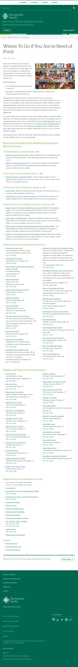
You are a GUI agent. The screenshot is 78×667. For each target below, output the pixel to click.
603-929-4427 (48, 343)
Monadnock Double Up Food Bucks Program (58, 248)
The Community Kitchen (51, 354)
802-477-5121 (11, 447)
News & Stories (25, 37)
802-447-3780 (48, 378)
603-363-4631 (11, 313)
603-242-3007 (11, 295)
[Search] (74, 8)
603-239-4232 (48, 316)
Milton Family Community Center (54, 382)
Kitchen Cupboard (49, 374)
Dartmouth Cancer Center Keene (17, 155)
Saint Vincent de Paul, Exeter (52, 327)
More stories (66, 559)
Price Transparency (8, 631)
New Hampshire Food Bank (15, 512)
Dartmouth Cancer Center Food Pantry (19, 177)
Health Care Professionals (12, 579)
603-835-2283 (11, 276)
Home (3, 37)
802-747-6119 (48, 421)
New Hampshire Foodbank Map (47, 124)
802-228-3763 (11, 415)
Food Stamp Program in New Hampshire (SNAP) (22, 491)
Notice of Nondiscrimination (11, 616)
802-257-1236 (11, 423)
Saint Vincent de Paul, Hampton (53, 338)
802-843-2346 (11, 471)
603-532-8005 (11, 302)
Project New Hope (49, 406)
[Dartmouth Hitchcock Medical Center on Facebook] (54, 620)
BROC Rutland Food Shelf (14, 426)
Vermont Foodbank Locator (37, 126)
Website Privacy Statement (10, 626)
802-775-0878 (11, 431)
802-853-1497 (48, 386)
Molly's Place (10, 191)
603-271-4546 (14, 524)
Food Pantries (10, 488)
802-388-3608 (11, 381)
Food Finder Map (48, 121)
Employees (7, 587)
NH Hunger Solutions (13, 515)
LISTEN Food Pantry (12, 331)
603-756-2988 (11, 362)
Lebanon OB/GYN (12, 208)
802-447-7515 (11, 439)
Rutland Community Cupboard (53, 416)
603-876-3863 (11, 347)
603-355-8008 (48, 267)
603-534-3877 (11, 328)
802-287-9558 (48, 402)
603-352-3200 (48, 359)
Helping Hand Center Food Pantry (17, 290)
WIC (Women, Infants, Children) (16, 521)
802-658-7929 (11, 463)
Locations (34, 2)
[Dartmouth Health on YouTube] (58, 620)
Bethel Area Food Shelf (13, 402)
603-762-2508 (48, 351)
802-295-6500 (48, 453)
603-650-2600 (35, 223)
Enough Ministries (12, 450)
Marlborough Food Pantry (14, 339)
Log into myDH (68, 30)
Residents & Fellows (10, 583)
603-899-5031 (48, 324)
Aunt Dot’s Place (11, 384)
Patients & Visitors (13, 37)
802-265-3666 (48, 429)
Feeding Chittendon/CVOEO (15, 458)
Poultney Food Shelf (50, 398)
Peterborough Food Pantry (52, 299)
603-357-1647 (48, 335)
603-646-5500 (48, 179)
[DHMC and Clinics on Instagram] (70, 620)
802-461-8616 (48, 394)
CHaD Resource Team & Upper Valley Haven (21, 196)
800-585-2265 (13, 526)
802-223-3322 (48, 445)
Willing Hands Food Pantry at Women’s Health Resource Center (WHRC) (30, 226)
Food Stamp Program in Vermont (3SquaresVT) (22, 497)
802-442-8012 (11, 399)
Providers (23, 2)
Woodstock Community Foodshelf (54, 456)
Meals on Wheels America (15, 509)
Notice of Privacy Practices (10, 621)
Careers (45, 2)
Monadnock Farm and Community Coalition (58, 270)
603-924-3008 (48, 308)
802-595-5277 (11, 455)
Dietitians (5, 653)
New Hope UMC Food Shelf (52, 390)
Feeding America (11, 543)
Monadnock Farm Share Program (17, 350)
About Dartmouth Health (11, 607)
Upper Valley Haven (49, 448)
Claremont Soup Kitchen (14, 248)
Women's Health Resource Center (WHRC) (33, 208)
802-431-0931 (48, 413)
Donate (54, 2)
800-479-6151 (11, 499)
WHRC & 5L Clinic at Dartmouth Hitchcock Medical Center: (26, 234)
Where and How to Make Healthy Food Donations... (18, 659)
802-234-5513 (11, 407)
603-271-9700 (11, 494)
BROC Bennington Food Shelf (16, 434)
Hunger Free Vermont (13, 547)
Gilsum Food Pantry (12, 279)
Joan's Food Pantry (12, 306)
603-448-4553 (11, 336)
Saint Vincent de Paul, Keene (52, 346)
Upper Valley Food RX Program (16, 218)
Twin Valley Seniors (49, 440)
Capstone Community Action (16, 442)
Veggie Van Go (11, 529)
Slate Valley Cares (49, 424)
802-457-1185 (48, 461)
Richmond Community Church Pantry (56, 311)
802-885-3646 (48, 437)
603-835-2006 (11, 263)
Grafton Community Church (15, 466)
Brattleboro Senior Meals (14, 418)
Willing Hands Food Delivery (15, 535)
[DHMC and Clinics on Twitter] (62, 620)
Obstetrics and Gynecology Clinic (17, 163)
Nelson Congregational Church (53, 288)
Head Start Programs (13, 502)
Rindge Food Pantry (49, 319)
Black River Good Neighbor (15, 410)
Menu (8, 30)
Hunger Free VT (11, 505)
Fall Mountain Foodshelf (14, 258)
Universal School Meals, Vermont (17, 518)
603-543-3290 (11, 255)
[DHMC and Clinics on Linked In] (66, 620)
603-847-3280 (48, 296)
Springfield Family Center (51, 432)
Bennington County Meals (14, 392)
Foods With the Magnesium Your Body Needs (16, 656)
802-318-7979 (11, 389)
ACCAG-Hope (11, 374)
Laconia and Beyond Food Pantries (17, 316)
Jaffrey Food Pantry (12, 298)
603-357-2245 (11, 287)
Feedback (6, 636)
